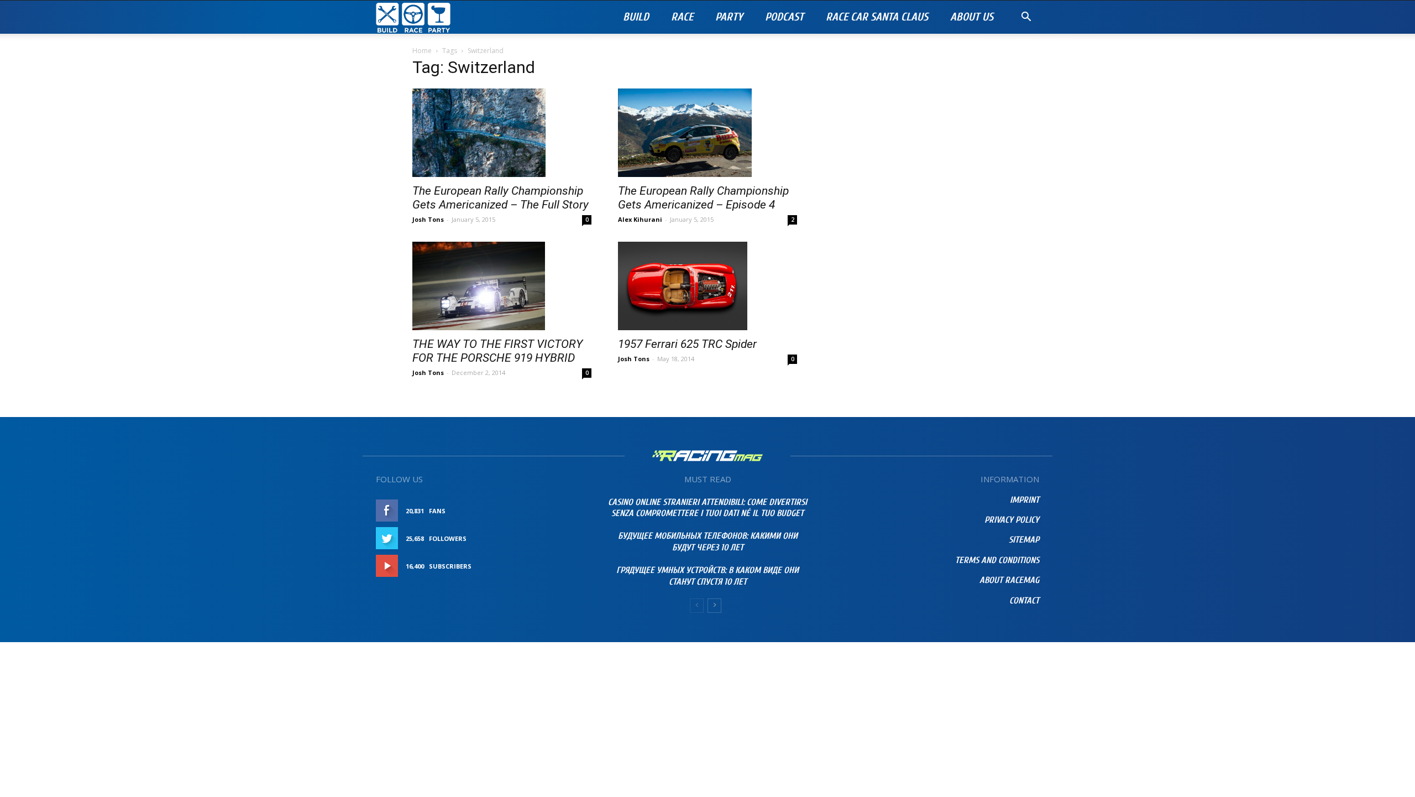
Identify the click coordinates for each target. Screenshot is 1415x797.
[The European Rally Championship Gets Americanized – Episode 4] (707, 132)
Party (729, 17)
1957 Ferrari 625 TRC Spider (687, 344)
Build (636, 17)
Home (422, 50)
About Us (971, 17)
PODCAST (784, 17)
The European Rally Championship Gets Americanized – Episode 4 (703, 197)
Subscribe (562, 566)
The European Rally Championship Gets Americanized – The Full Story (500, 197)
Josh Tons (428, 219)
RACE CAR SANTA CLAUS (877, 17)
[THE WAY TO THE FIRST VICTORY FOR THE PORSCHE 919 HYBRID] (501, 286)
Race (682, 17)
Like (573, 511)
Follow (566, 538)
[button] (1026, 18)
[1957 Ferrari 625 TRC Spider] (707, 286)
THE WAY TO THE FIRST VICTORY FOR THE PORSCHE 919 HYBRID (497, 350)
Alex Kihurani (640, 219)
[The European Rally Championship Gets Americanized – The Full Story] (501, 132)
